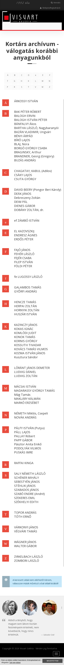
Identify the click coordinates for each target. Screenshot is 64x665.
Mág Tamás (22, 395)
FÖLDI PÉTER (23, 266)
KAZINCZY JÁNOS (25, 325)
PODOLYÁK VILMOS (27, 448)
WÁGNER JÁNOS (25, 542)
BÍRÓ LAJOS (22, 140)
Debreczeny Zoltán (27, 198)
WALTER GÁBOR (25, 546)
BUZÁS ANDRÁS (25, 160)
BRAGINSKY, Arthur (27, 152)
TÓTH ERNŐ (22, 517)
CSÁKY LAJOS (23, 175)
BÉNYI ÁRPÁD (23, 136)
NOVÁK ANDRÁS (25, 417)
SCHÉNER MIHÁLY (26, 478)
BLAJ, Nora (21, 144)
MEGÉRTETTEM (52, 661)
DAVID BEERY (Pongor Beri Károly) (37, 190)
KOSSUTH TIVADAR (27, 345)
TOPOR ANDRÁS (25, 513)
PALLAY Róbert (24, 436)
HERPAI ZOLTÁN (25, 306)
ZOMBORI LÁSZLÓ (26, 561)
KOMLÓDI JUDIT (25, 333)
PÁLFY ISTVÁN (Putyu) (29, 428)
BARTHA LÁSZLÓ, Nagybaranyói (36, 128)
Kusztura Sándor (26, 357)
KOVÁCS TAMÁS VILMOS (31, 349)
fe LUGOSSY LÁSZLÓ (28, 277)
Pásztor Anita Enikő (28, 444)
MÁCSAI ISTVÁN (25, 386)
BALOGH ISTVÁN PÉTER (30, 120)
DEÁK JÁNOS (22, 194)
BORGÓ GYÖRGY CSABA (30, 148)
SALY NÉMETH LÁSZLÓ (30, 474)
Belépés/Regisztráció (51, 8)
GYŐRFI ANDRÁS (25, 291)
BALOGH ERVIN (24, 116)
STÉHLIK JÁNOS (25, 486)
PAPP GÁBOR (23, 440)
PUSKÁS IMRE (23, 452)
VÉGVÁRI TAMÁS (25, 531)
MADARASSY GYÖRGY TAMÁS (34, 391)
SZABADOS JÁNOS (26, 490)
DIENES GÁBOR (24, 206)
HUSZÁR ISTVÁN (25, 314)
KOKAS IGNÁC (23, 329)
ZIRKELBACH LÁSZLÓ (28, 557)
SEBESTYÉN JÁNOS (27, 482)
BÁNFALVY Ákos (25, 124)
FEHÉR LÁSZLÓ (24, 254)
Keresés (56, 2)
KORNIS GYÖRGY (25, 341)
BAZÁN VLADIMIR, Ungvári (32, 132)
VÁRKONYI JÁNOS (26, 527)
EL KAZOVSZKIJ (24, 231)
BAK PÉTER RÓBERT (27, 112)
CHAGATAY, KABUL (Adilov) (33, 171)
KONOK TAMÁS (24, 337)
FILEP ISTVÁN (23, 262)
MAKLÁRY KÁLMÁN (27, 399)
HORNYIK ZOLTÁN (26, 310)
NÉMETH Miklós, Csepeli (31, 413)
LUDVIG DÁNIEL (25, 372)
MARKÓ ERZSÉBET (26, 403)
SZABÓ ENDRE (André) (29, 494)
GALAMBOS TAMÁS (27, 287)
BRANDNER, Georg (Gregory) (34, 156)
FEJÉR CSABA (23, 258)
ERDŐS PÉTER (23, 239)
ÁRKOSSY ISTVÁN (26, 101)
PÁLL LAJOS (22, 432)
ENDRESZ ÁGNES (25, 235)
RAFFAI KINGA (23, 463)
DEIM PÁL (21, 202)
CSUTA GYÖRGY (25, 179)
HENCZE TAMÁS (25, 302)
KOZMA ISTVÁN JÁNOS (29, 353)
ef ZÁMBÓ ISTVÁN (26, 220)
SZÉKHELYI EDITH (26, 502)
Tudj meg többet (15, 662)
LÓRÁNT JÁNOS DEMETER (32, 368)
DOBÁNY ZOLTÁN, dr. (29, 210)
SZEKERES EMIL (24, 498)
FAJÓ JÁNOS (22, 250)
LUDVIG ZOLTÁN (25, 376)
